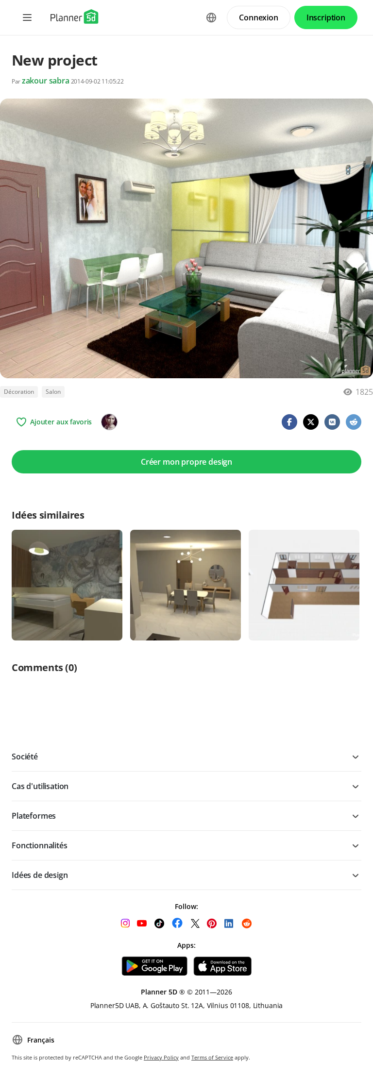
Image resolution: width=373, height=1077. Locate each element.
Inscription (325, 17)
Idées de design (40, 875)
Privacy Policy (161, 1057)
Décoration (19, 391)
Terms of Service (212, 1057)
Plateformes (34, 815)
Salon (53, 391)
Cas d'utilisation (40, 786)
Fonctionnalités (40, 845)
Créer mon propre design (186, 461)
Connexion (258, 17)
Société (25, 756)
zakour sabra (45, 80)
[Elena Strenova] (109, 422)
